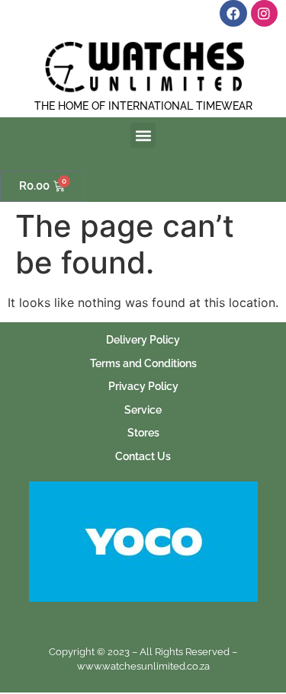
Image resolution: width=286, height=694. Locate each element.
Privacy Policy (143, 385)
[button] (143, 135)
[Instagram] (264, 13)
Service (143, 409)
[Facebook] (233, 13)
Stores (143, 432)
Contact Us (143, 455)
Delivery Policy (143, 339)
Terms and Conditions (143, 363)
